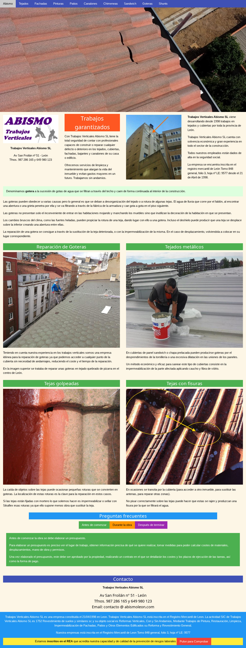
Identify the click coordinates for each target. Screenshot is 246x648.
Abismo (8, 3)
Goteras (147, 3)
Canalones (90, 3)
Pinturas (58, 3)
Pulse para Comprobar (194, 641)
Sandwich (130, 3)
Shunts (163, 3)
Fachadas (41, 3)
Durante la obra (122, 524)
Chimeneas (110, 3)
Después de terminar (151, 524)
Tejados (23, 3)
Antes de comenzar (94, 524)
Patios (74, 3)
